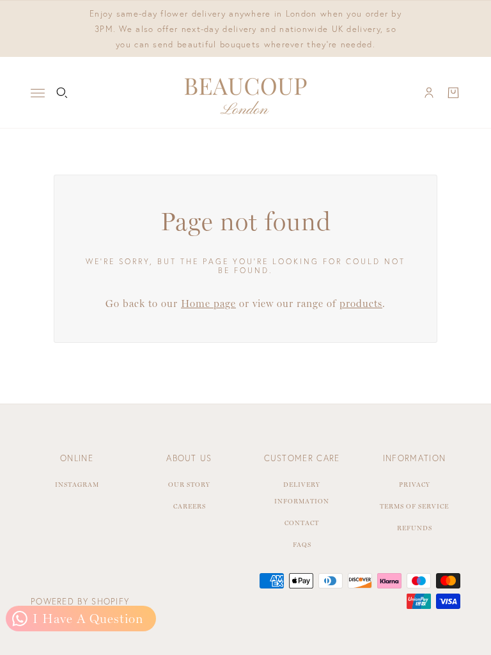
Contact (301, 522)
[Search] (62, 93)
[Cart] (453, 93)
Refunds (414, 528)
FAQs (302, 544)
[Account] (429, 93)
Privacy (414, 484)
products (360, 303)
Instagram (77, 484)
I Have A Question (86, 618)
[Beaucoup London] (245, 92)
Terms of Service (414, 506)
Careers (189, 506)
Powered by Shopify (80, 601)
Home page (208, 303)
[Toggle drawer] (38, 93)
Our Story (189, 484)
